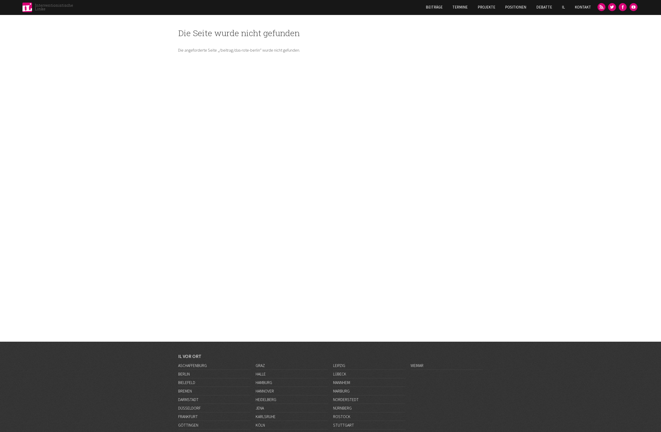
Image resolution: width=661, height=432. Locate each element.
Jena (260, 408)
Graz (260, 365)
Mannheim (341, 382)
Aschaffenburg (192, 365)
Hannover (265, 391)
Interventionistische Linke (54, 7)
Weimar (417, 365)
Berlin (184, 374)
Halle (261, 374)
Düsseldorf (189, 408)
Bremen (185, 391)
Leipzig (339, 365)
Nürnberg (342, 408)
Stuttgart (343, 425)
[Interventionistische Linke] (27, 8)
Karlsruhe (266, 416)
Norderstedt (346, 399)
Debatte (544, 7)
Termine (460, 7)
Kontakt (583, 7)
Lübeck (339, 374)
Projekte (486, 7)
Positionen (515, 7)
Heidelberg (266, 399)
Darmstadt (188, 399)
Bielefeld (186, 382)
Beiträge (434, 7)
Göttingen (188, 425)
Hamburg (264, 382)
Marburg (341, 391)
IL (563, 7)
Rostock (341, 416)
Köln (260, 425)
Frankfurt (188, 416)
